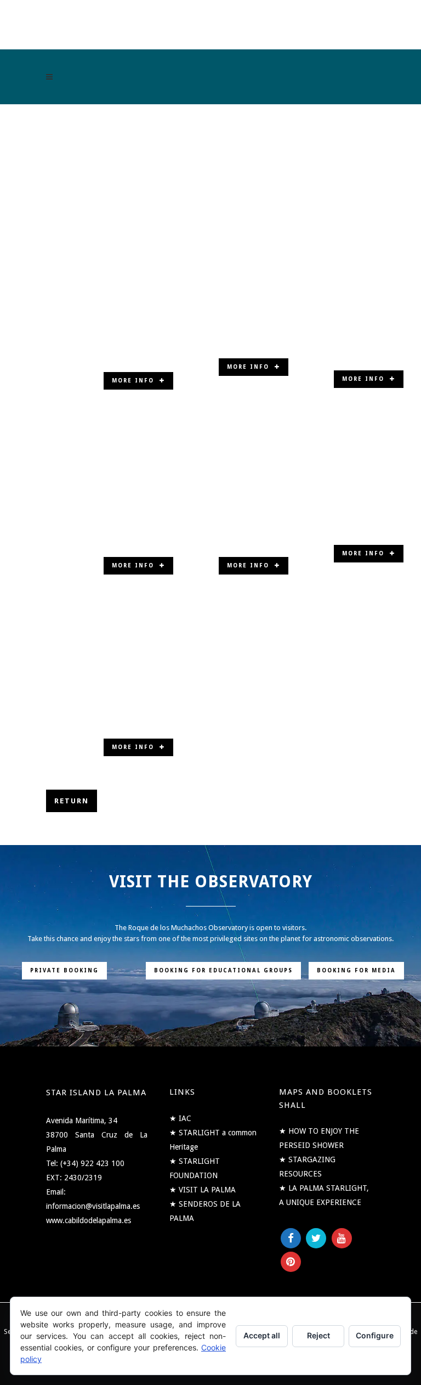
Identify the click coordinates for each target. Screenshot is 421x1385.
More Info (133, 381)
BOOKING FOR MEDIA (356, 970)
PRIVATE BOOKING (64, 970)
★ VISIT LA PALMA (202, 1189)
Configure (375, 1335)
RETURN (71, 801)
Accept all (261, 1335)
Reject (318, 1335)
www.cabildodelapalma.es (88, 1220)
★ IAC (180, 1118)
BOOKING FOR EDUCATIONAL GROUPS (223, 970)
